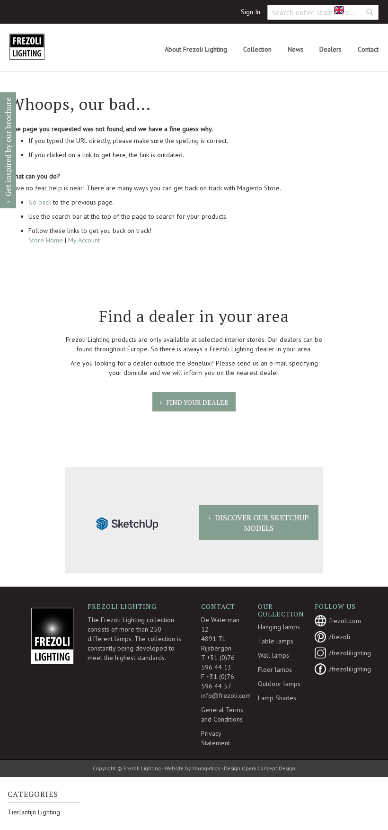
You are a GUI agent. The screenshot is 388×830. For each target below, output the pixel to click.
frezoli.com (343, 620)
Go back (39, 202)
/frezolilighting (343, 653)
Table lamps (275, 641)
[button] (346, 10)
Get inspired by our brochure (8, 147)
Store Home (45, 240)
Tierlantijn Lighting (34, 812)
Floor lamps (275, 669)
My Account (84, 240)
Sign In (250, 12)
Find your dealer (197, 402)
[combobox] (323, 12)
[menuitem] (196, 49)
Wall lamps (273, 655)
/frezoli (339, 637)
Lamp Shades (277, 698)
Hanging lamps (279, 627)
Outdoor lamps (279, 683)
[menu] (271, 49)
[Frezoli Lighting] (49, 47)
